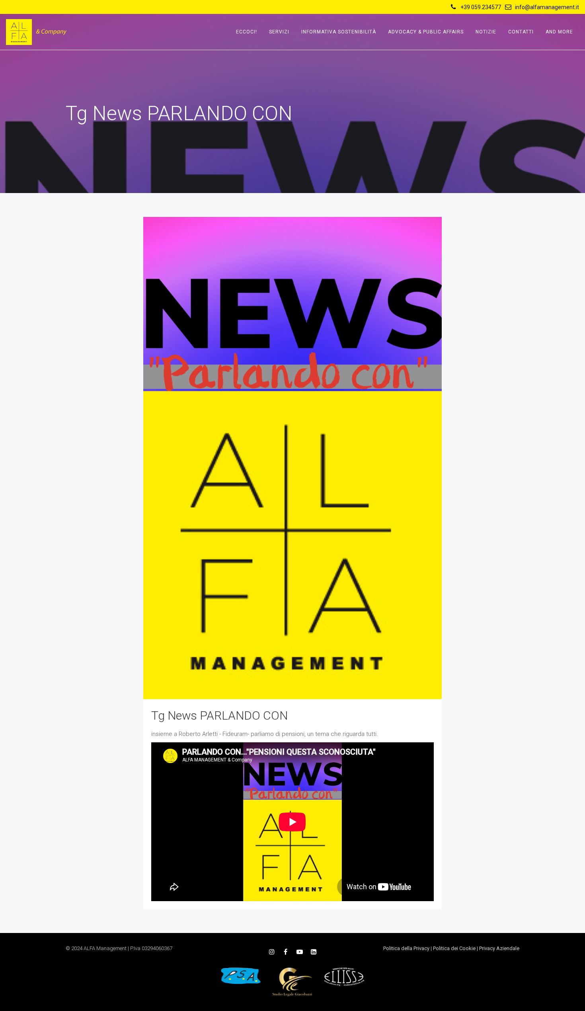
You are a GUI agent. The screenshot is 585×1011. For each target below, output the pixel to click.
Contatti (521, 32)
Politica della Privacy (406, 948)
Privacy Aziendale (499, 948)
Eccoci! (246, 32)
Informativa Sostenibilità (338, 32)
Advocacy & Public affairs (426, 32)
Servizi (279, 32)
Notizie (486, 32)
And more (559, 32)
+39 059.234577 (480, 7)
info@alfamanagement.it (547, 7)
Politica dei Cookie (454, 948)
